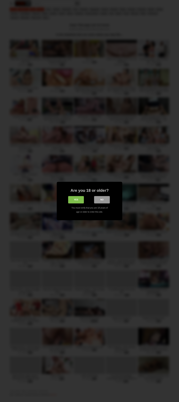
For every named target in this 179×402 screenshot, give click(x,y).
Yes (76, 200)
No (102, 200)
